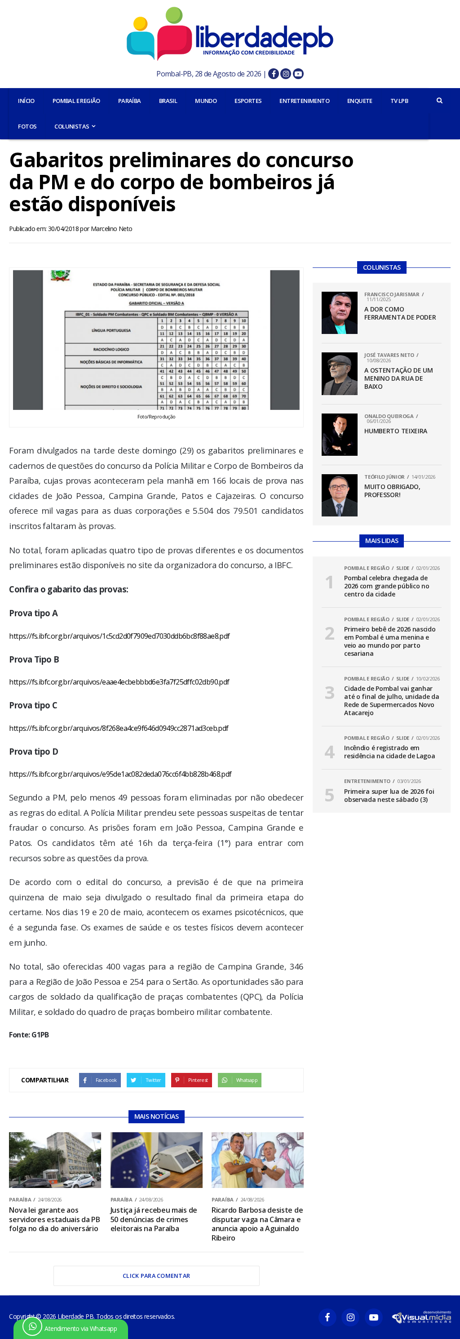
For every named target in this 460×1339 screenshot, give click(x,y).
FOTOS (27, 126)
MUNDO (206, 101)
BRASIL (168, 101)
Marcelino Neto (112, 228)
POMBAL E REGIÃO (76, 101)
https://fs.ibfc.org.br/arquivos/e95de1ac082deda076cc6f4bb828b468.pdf (120, 774)
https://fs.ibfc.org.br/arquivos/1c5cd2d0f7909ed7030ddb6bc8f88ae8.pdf (119, 636)
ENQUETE (359, 101)
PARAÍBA (129, 101)
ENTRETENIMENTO (304, 101)
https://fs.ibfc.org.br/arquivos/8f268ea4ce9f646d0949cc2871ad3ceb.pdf (118, 728)
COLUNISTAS (71, 126)
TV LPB (399, 101)
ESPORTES (247, 101)
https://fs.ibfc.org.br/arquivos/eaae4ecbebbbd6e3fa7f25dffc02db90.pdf (119, 682)
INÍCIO (26, 101)
